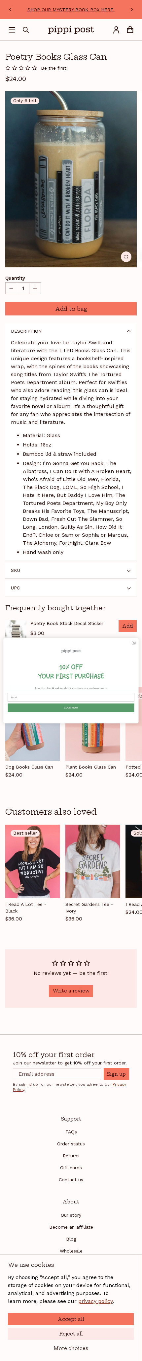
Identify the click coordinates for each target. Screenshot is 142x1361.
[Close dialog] (134, 643)
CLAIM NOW (71, 707)
